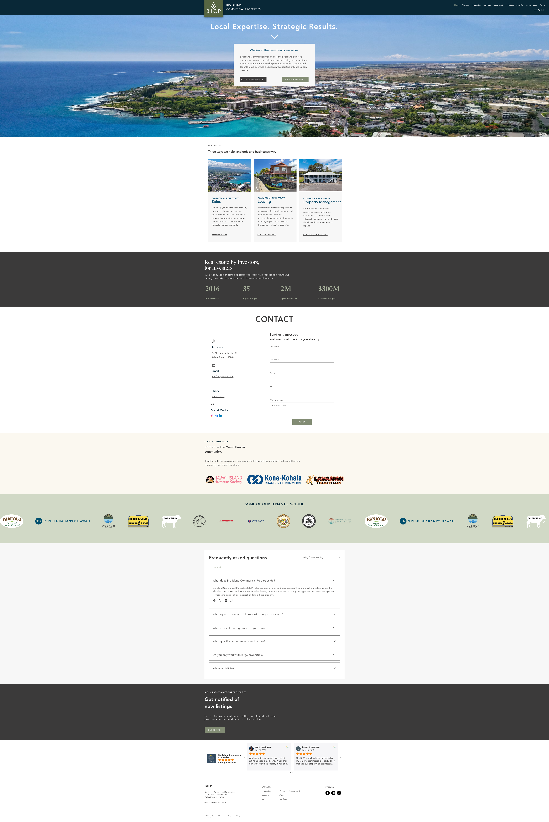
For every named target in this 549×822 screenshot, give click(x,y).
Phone (272, 373)
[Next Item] (544, 521)
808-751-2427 (210, 802)
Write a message (277, 400)
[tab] (217, 567)
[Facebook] (216, 415)
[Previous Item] (5, 521)
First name (274, 346)
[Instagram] (212, 415)
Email (272, 386)
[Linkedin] (220, 415)
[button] (487, 5)
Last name (274, 359)
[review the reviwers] (287, 747)
